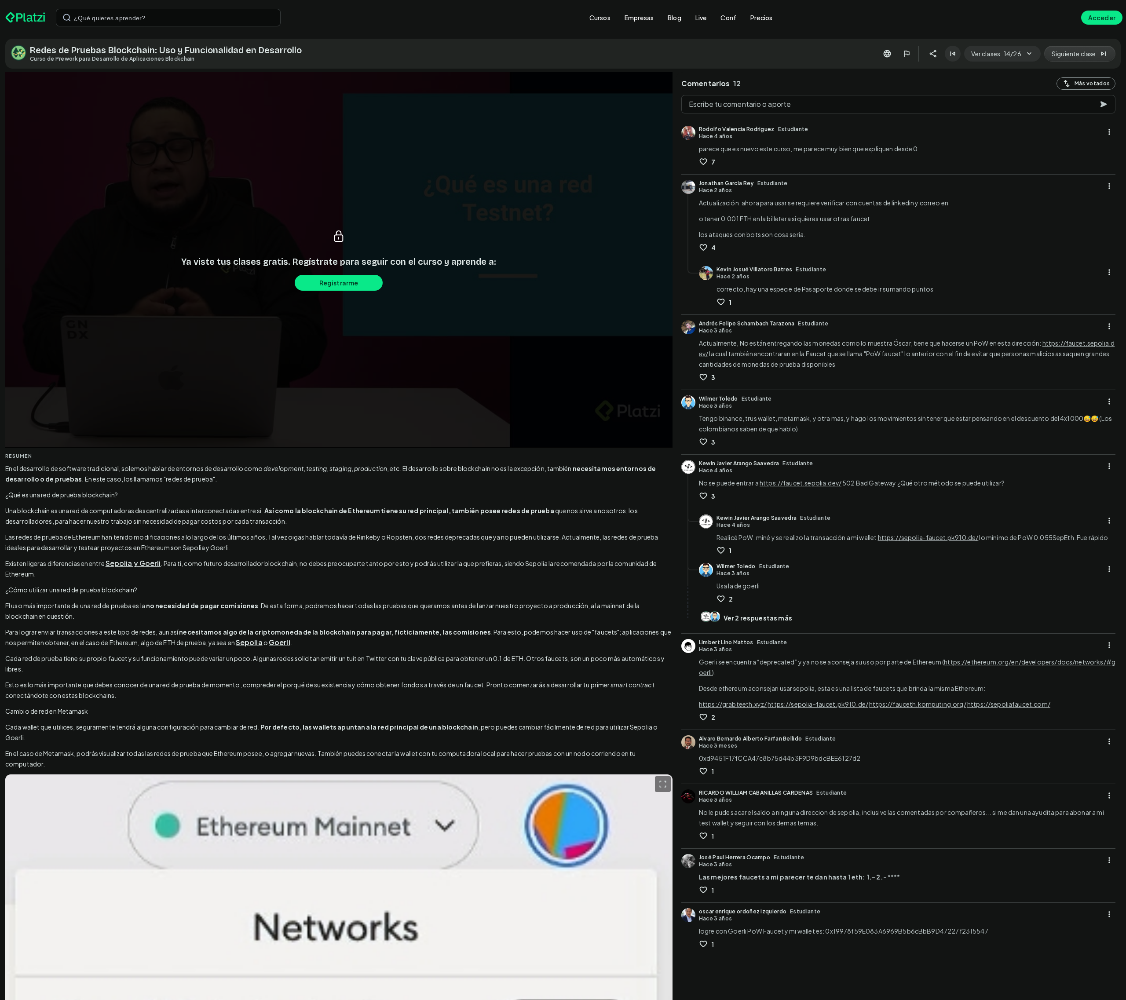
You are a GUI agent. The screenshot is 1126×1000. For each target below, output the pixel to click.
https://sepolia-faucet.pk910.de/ (928, 537)
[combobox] (168, 17)
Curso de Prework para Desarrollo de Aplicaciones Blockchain (112, 58)
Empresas (639, 18)
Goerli (279, 642)
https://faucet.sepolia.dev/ (800, 483)
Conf (728, 18)
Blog (674, 18)
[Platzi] (25, 18)
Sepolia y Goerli (133, 563)
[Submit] (67, 17)
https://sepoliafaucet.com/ (1008, 704)
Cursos (600, 18)
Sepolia (249, 642)
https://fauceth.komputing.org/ (917, 704)
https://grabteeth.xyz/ (733, 704)
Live (701, 18)
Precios (761, 18)
